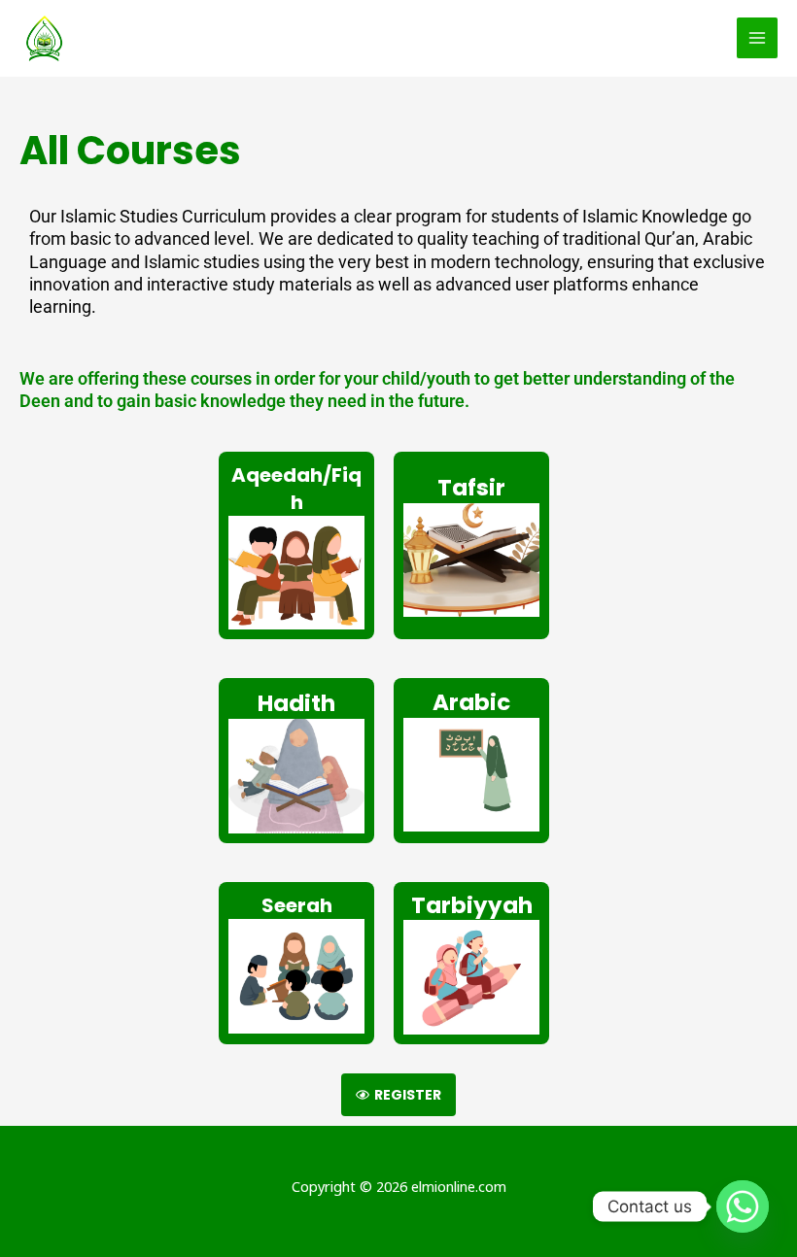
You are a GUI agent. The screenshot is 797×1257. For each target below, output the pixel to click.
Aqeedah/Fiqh (296, 488)
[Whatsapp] (742, 1206)
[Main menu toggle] (757, 37)
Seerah (296, 905)
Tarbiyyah (472, 905)
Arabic (471, 702)
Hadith (296, 703)
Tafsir (471, 487)
